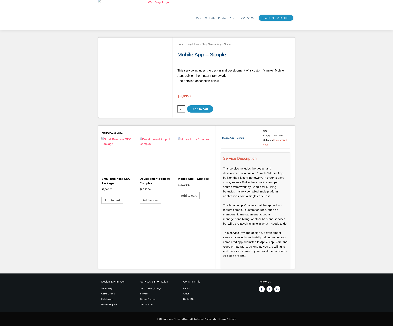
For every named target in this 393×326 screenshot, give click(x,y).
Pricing (222, 18)
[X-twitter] (270, 289)
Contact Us (247, 18)
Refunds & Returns (227, 319)
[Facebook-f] (262, 289)
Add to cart (200, 109)
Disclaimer (198, 319)
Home (198, 18)
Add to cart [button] (112, 200)
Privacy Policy (210, 319)
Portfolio (209, 18)
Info (232, 18)
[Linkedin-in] (277, 289)
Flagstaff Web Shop (276, 18)
